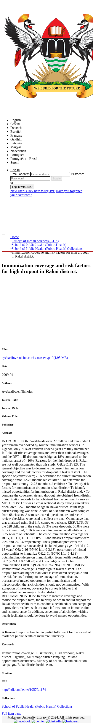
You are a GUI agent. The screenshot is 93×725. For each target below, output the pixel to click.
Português (17, 155)
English (15, 120)
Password (77, 174)
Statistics (16, 240)
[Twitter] (39, 721)
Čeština (15, 124)
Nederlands (18, 151)
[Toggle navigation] (3, 234)
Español (15, 131)
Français (16, 135)
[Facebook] (23, 721)
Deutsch (16, 128)
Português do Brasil (23, 158)
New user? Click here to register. (32, 191)
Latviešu (16, 143)
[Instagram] (71, 721)
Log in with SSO (22, 186)
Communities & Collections (29, 244)
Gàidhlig (16, 139)
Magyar (15, 147)
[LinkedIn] (54, 721)
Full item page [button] (11, 713)
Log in (57, 178)
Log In (15, 170)
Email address (19, 174)
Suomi (14, 162)
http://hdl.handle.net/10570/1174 (24, 689)
